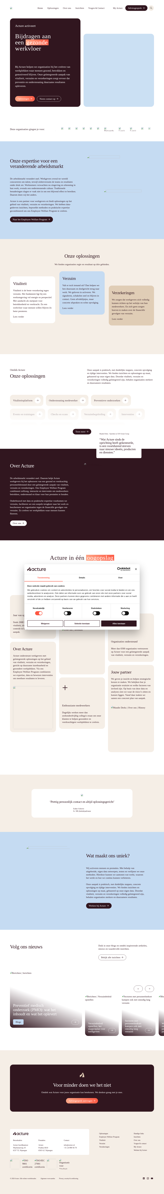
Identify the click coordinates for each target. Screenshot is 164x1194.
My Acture (118, 8)
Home (40, 8)
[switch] (67, 613)
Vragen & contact (140, 1144)
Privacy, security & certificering (68, 1178)
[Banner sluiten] (136, 569)
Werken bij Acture (140, 1150)
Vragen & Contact (96, 8)
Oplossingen (53, 8)
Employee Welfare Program (109, 1137)
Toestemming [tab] (43, 578)
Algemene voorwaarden (47, 1178)
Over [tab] (120, 578)
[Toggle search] (151, 8)
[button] (138, 989)
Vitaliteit (102, 1140)
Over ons (67, 8)
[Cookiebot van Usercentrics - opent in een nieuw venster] (119, 569)
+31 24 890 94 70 (70, 1148)
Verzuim (102, 1144)
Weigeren (45, 623)
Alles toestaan (118, 623)
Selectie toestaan (82, 623)
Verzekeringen (104, 1147)
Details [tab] (82, 578)
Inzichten (79, 8)
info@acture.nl (69, 1145)
